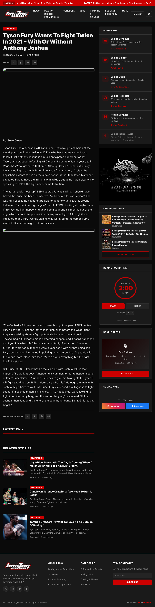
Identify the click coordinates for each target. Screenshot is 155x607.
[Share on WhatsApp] (27, 62)
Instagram (114, 406)
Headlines (85, 584)
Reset (137, 306)
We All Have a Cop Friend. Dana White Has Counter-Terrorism (40, 3)
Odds (82, 11)
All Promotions (125, 254)
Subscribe (132, 582)
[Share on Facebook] (20, 62)
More (125, 11)
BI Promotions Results (91, 569)
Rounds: (121, 312)
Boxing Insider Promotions (51, 14)
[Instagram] (12, 589)
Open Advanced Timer (126, 320)
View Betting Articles (120, 87)
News (36, 11)
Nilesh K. (147, 602)
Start (113, 306)
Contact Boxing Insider (59, 584)
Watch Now (116, 68)
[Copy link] (34, 62)
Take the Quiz (125, 374)
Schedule (69, 11)
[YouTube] (19, 589)
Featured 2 (10, 29)
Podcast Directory (111, 12)
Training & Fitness (95, 14)
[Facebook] (26, 589)
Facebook (139, 406)
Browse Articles (118, 125)
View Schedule (117, 49)
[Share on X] (13, 62)
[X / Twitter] (5, 589)
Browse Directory (119, 106)
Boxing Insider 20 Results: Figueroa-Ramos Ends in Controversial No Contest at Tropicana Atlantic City (129, 219)
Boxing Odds (87, 574)
